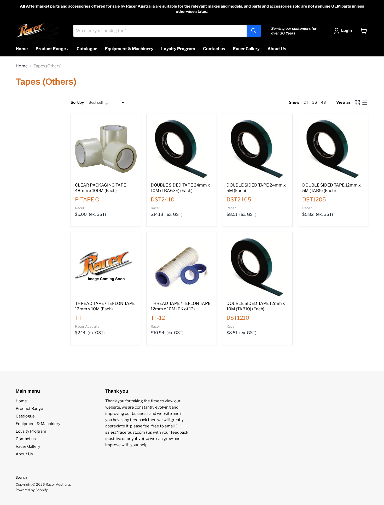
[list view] (364, 102)
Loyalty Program (178, 48)
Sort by (77, 102)
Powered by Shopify (32, 490)
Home (22, 48)
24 (306, 102)
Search (21, 477)
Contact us (214, 48)
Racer (79, 208)
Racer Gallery (246, 48)
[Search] (254, 31)
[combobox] (160, 31)
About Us (276, 48)
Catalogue (87, 48)
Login (346, 30)
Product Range (51, 48)
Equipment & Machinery (129, 48)
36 (314, 102)
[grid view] (357, 102)
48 (323, 102)
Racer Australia (87, 326)
